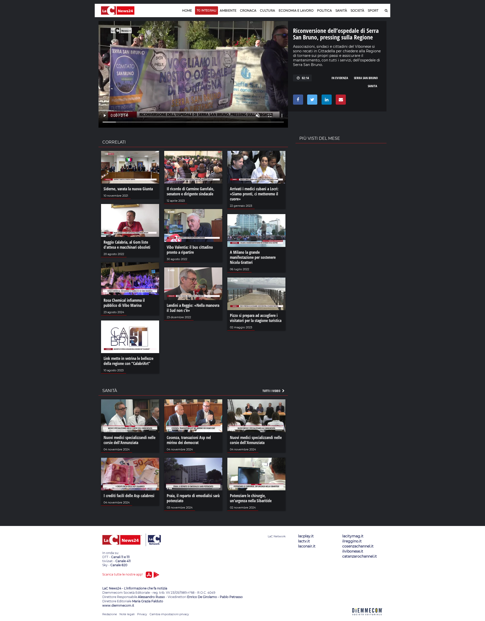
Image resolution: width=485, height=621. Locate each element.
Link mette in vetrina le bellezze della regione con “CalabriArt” (128, 361)
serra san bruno (366, 78)
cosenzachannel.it (358, 546)
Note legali (127, 614)
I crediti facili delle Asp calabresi (129, 495)
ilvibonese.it (352, 551)
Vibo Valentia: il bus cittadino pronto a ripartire (190, 249)
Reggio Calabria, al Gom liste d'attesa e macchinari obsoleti (127, 244)
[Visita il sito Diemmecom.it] (367, 618)
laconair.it (307, 546)
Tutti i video (271, 390)
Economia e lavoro (296, 10)
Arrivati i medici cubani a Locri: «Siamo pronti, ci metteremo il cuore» (254, 194)
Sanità (341, 10)
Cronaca (248, 10)
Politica (324, 10)
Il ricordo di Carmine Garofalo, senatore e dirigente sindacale (190, 191)
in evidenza (339, 78)
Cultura (267, 10)
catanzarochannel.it (359, 556)
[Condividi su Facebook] (297, 101)
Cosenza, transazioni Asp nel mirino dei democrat (189, 440)
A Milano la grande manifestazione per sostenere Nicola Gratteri (253, 257)
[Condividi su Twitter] (311, 101)
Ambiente (228, 10)
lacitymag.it (352, 536)
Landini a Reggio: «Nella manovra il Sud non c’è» (193, 308)
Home (187, 10)
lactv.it (304, 541)
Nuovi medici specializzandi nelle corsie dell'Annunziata (129, 440)
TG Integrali (206, 10)
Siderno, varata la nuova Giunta (128, 189)
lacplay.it (306, 536)
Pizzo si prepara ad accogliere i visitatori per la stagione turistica (255, 318)
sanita (372, 86)
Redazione (109, 614)
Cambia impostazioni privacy (169, 614)
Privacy (142, 614)
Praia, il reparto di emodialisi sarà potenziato (193, 498)
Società (357, 10)
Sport (373, 10)
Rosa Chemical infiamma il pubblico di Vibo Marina (124, 302)
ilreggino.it (352, 541)
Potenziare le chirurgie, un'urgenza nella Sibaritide (251, 498)
